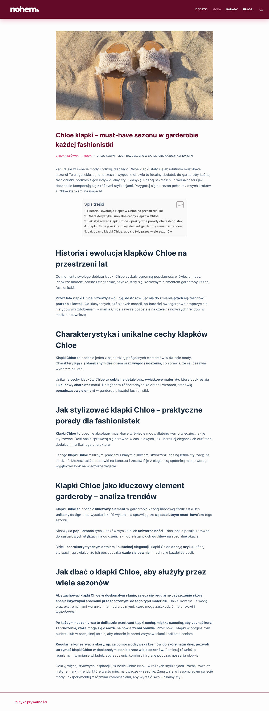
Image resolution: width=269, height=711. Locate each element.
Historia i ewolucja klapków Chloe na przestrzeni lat (125, 211)
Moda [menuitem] (217, 9)
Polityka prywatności (30, 702)
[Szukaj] (261, 9)
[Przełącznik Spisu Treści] (178, 204)
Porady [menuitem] (232, 9)
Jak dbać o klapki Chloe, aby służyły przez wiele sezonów (130, 231)
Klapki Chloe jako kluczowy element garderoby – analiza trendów (135, 226)
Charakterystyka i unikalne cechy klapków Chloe (123, 216)
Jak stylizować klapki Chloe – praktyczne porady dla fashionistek (135, 221)
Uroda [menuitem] (248, 9)
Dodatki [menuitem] (201, 9)
